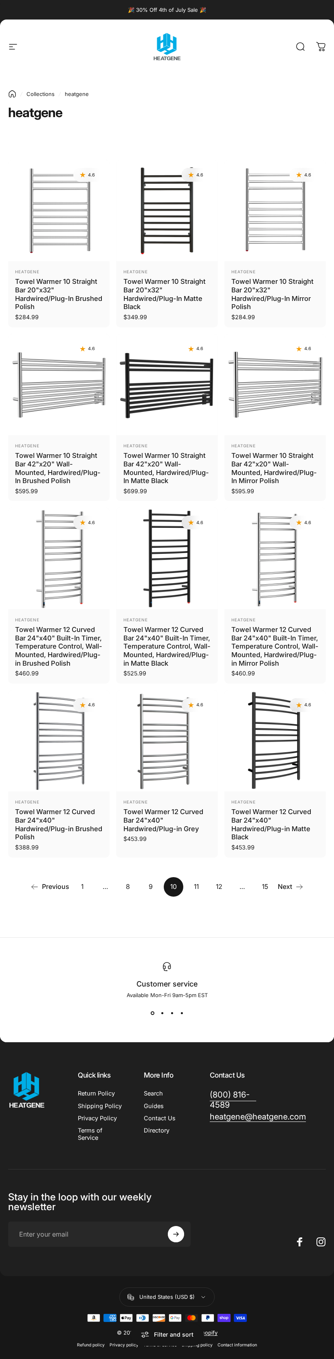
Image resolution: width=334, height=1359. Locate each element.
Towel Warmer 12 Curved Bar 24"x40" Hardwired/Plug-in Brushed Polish (58, 824)
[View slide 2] (162, 1013)
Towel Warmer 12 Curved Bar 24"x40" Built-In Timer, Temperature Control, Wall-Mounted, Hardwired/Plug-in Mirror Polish (275, 646)
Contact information (237, 1345)
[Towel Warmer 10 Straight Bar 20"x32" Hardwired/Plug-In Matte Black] (167, 210)
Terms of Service (90, 1134)
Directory (156, 1130)
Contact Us (160, 1118)
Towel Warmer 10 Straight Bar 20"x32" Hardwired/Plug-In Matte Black (164, 294)
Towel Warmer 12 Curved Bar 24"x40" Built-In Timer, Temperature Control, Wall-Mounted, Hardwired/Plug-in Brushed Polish (58, 646)
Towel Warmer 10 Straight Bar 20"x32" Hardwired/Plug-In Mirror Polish (272, 294)
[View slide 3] (172, 1013)
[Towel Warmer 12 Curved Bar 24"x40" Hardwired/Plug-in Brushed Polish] (59, 740)
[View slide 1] (152, 1013)
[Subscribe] (176, 1234)
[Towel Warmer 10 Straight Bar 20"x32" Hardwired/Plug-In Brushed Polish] (59, 210)
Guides (154, 1106)
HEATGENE (27, 619)
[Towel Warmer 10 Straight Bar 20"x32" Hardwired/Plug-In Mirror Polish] (275, 210)
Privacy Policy (97, 1118)
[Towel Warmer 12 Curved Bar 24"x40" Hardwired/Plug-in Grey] (167, 740)
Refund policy (91, 1345)
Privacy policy (124, 1345)
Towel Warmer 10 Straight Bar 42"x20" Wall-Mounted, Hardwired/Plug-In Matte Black (166, 468)
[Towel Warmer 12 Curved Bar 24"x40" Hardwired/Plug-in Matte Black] (275, 740)
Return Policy (96, 1093)
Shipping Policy (100, 1106)
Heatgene (27, 271)
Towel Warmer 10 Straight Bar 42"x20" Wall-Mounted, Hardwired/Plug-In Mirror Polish (274, 468)
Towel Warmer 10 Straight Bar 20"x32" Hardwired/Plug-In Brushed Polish (58, 294)
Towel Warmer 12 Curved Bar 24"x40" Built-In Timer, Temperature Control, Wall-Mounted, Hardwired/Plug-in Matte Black (167, 646)
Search (153, 1093)
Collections (40, 94)
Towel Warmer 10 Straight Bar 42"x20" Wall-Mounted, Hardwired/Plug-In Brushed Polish (58, 468)
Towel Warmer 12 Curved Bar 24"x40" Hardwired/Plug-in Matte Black (271, 824)
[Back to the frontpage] (12, 94)
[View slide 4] (182, 1013)
